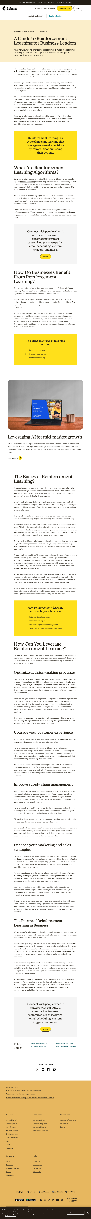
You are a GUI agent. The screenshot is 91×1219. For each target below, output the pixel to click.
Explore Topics (55, 16)
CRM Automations (38, 1046)
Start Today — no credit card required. (59, 2)
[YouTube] (57, 1200)
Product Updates (11, 1123)
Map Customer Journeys (66, 1046)
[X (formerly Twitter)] (45, 1200)
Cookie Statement (10, 1216)
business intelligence (66, 212)
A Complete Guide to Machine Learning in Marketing (23, 1090)
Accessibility (10, 1175)
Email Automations (39, 1043)
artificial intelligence (62, 951)
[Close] (87, 1212)
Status (8, 1144)
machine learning (27, 181)
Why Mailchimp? (11, 1120)
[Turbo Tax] (32, 1192)
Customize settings (75, 1213)
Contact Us (36, 1161)
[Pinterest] (62, 1200)
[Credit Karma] (44, 1192)
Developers (64, 1123)
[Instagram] (49, 1200)
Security (8, 1141)
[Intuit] (20, 1192)
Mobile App (9, 1148)
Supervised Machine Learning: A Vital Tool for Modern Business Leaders (30, 1098)
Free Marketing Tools (40, 1123)
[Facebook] (41, 1200)
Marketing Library (36, 16)
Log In (78, 8)
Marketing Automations (24, 31)
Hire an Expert (37, 1165)
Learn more (13, 458)
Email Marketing (11, 1127)
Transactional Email (64, 1043)
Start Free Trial (64, 8)
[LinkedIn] (53, 1200)
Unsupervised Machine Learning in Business (20, 1094)
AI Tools (43, 31)
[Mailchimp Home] (10, 8)
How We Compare (12, 1134)
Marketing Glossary (39, 1127)
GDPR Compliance (12, 1137)
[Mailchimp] (70, 1192)
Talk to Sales (37, 1172)
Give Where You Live (12, 1168)
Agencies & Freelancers (68, 1120)
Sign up (45, 256)
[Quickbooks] (57, 1192)
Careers (8, 1172)
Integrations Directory (40, 1130)
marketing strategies (22, 859)
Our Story (9, 1161)
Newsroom (9, 1165)
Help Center (37, 1168)
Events (62, 1127)
